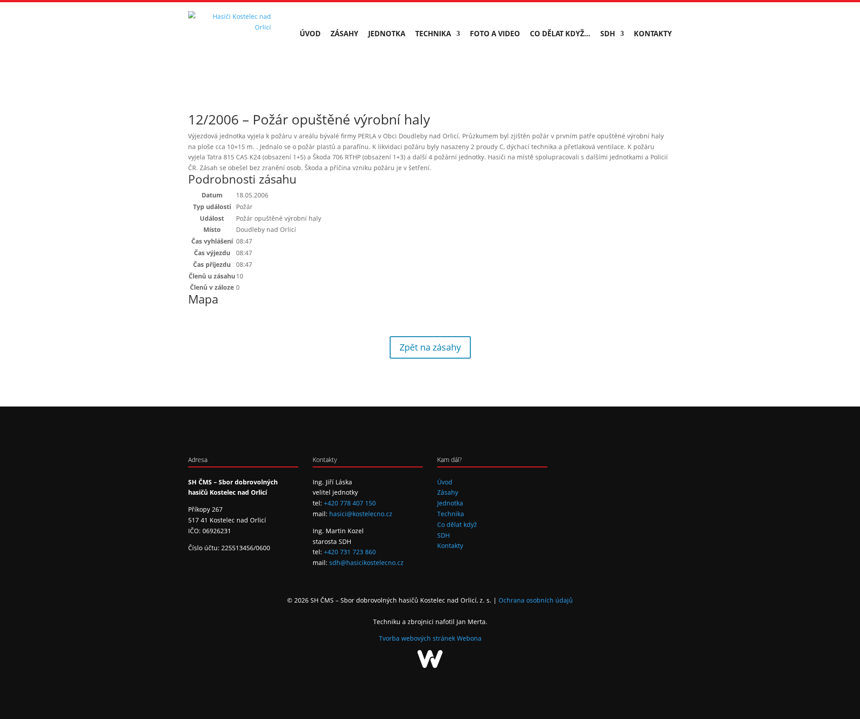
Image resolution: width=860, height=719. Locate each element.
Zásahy (344, 34)
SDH (607, 34)
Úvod (310, 34)
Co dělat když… (560, 34)
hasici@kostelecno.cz (360, 513)
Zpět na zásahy (430, 347)
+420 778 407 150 (350, 503)
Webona (469, 638)
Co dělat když (457, 524)
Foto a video (495, 34)
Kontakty (653, 34)
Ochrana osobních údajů (536, 600)
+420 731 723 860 (350, 552)
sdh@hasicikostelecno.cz (366, 562)
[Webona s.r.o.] (430, 665)
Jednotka (386, 34)
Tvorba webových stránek (418, 638)
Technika (433, 34)
